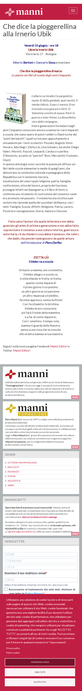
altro (76, 446)
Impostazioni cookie (40, 662)
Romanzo (13, 471)
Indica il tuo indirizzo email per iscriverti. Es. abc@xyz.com (36, 585)
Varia (11, 485)
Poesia (11, 476)
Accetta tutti (40, 682)
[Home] (24, 11)
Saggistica (14, 480)
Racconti (13, 467)
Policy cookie (13, 652)
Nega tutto (40, 672)
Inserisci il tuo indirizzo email (25, 573)
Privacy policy (13, 648)
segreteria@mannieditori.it (21, 531)
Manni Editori (59, 346)
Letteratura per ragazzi (22, 462)
